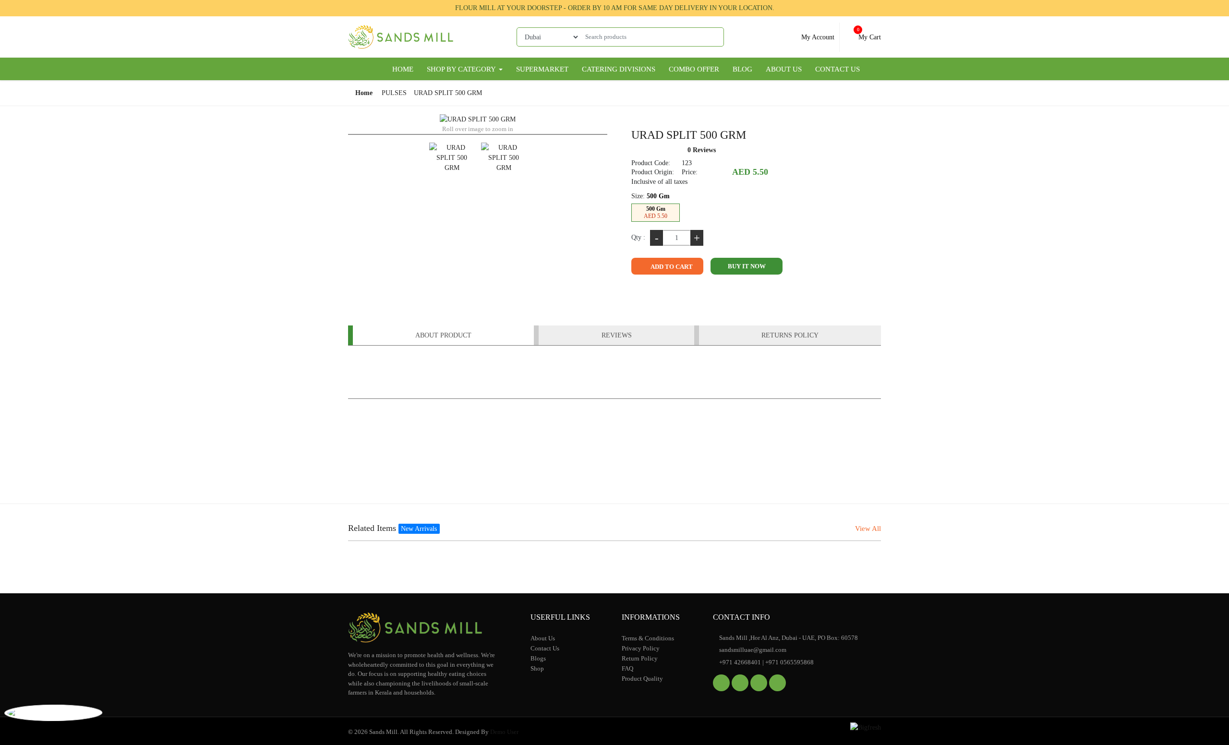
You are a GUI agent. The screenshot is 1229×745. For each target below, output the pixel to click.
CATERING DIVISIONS (618, 69)
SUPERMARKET (542, 69)
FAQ (627, 668)
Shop (537, 668)
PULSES (394, 92)
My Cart (868, 34)
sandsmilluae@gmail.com (752, 649)
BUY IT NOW (747, 266)
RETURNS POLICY (790, 335)
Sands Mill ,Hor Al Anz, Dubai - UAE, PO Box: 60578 (788, 637)
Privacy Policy (641, 648)
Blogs (538, 658)
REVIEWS (617, 335)
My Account (816, 37)
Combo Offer (694, 69)
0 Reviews (701, 150)
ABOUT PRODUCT (443, 335)
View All (868, 528)
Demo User (504, 731)
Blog (742, 69)
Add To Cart (671, 266)
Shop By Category (462, 69)
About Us (784, 69)
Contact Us (837, 69)
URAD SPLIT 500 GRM (448, 92)
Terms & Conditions (648, 638)
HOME (402, 69)
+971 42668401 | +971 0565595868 (766, 662)
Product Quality (642, 678)
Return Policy (640, 658)
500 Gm (655, 212)
